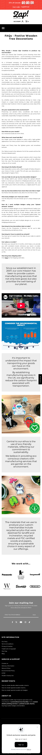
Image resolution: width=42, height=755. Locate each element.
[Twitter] (16, 622)
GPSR (3, 673)
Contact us (5, 663)
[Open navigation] (7, 28)
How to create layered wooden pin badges (15, 690)
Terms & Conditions (7, 644)
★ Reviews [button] (40, 379)
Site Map (4, 651)
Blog (3, 653)
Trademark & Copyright (9, 649)
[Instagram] (25, 622)
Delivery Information (8, 666)
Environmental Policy (8, 670)
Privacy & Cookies (7, 646)
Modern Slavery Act (8, 675)
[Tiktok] (29, 622)
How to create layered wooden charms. (14, 688)
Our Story (4, 641)
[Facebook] (12, 622)
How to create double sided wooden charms (15, 685)
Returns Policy (6, 668)
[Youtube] (21, 622)
